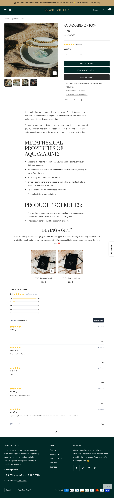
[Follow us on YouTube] (89, 468)
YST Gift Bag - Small (43, 278)
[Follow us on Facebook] (76, 468)
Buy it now (86, 77)
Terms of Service (57, 458)
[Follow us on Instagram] (82, 468)
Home (6, 18)
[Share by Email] (81, 100)
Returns (53, 462)
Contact (53, 467)
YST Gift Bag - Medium (70, 278)
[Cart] (108, 10)
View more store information (76, 94)
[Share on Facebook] (71, 100)
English (95, 10)
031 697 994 (21, 480)
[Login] (104, 10)
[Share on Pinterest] (74, 100)
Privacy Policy (55, 454)
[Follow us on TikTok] (95, 468)
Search (53, 450)
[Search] (10, 10)
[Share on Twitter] (78, 100)
